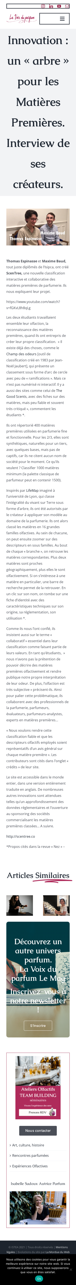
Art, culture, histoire (28, 1145)
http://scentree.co (20, 836)
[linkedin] (51, 6)
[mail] (67, 6)
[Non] (71, 1269)
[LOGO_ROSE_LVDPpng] (21, 14)
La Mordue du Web (58, 1252)
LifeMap (32, 490)
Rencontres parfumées (30, 1155)
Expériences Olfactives (30, 1166)
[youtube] (59, 6)
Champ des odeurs (21, 354)
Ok (39, 1278)
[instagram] (43, 6)
